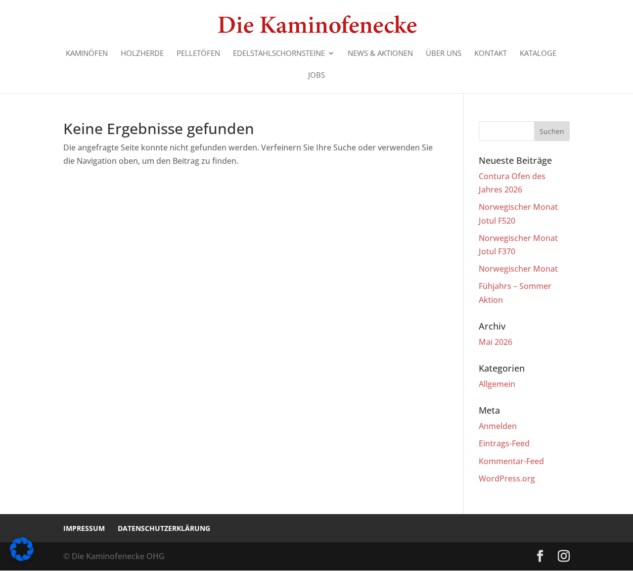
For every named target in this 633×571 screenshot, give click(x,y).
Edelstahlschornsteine (279, 53)
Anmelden (498, 426)
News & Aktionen (380, 53)
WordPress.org (507, 478)
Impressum (84, 528)
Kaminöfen (87, 53)
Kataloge (538, 53)
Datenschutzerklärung (164, 528)
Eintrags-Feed (504, 443)
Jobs (316, 75)
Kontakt (490, 53)
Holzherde (142, 53)
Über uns (443, 53)
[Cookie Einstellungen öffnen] (22, 558)
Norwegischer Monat (518, 268)
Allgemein (497, 384)
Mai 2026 (495, 341)
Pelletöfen (198, 53)
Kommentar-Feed (511, 461)
